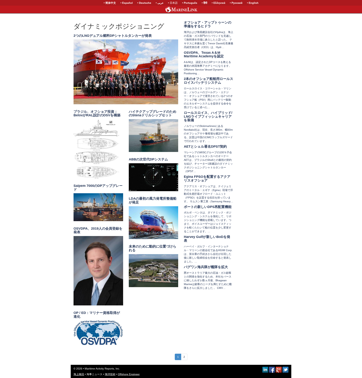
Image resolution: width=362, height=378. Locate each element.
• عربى (159, 2)
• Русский (236, 2)
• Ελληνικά (218, 2)
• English (252, 2)
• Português (189, 2)
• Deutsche (144, 2)
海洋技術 (110, 374)
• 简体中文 (110, 2)
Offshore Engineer (129, 374)
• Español (126, 2)
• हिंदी (204, 2)
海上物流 (79, 374)
